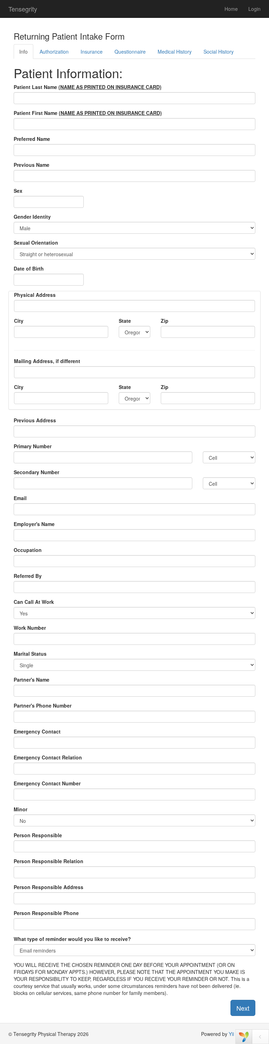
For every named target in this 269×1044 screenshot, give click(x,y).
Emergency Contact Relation (48, 757)
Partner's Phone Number (42, 705)
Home (231, 8)
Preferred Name (32, 138)
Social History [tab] (219, 51)
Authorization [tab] (54, 51)
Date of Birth (29, 268)
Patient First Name (88, 112)
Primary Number (32, 446)
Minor (20, 809)
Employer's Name (34, 523)
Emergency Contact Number (47, 783)
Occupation (28, 549)
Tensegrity (22, 8)
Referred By (28, 575)
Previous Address (35, 420)
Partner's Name (31, 679)
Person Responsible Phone (46, 912)
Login (254, 8)
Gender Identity (32, 216)
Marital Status (30, 653)
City (18, 320)
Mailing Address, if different (47, 360)
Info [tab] (23, 51)
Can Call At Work (34, 601)
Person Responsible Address (48, 887)
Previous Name (31, 164)
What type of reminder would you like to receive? (72, 938)
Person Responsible (38, 835)
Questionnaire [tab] (130, 51)
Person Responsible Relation (48, 861)
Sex (18, 190)
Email (20, 497)
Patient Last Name (87, 86)
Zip (164, 320)
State (125, 320)
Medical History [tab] (175, 51)
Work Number (30, 627)
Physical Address (35, 294)
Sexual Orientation (36, 242)
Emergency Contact (37, 731)
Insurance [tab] (92, 51)
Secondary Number (36, 472)
